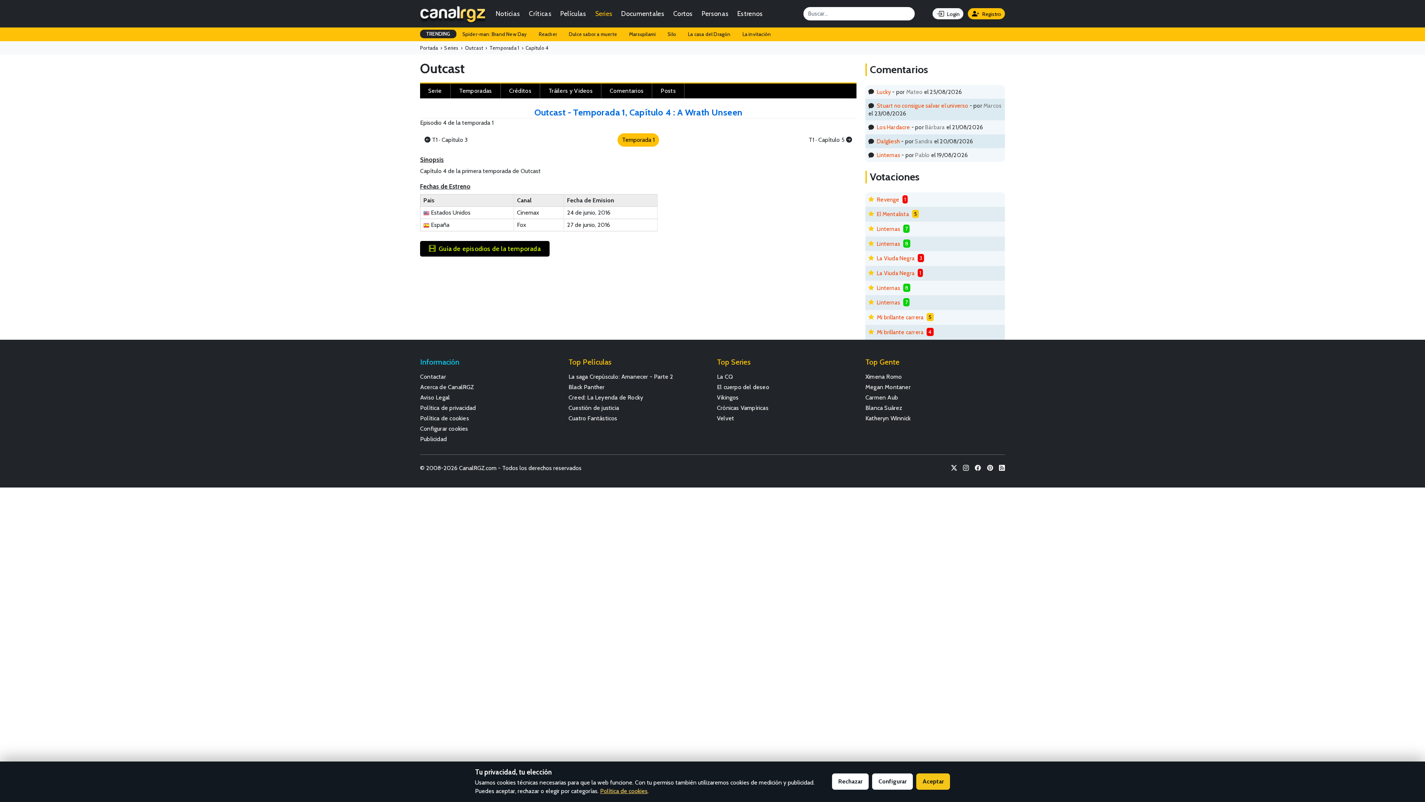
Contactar (433, 376)
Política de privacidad (448, 407)
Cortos (683, 13)
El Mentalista (893, 214)
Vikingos (728, 397)
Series (604, 13)
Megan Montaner (888, 387)
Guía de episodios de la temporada (490, 248)
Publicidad (433, 439)
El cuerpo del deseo (743, 387)
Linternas (888, 155)
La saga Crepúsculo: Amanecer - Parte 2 (621, 376)
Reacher (548, 34)
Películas (573, 13)
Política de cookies (444, 418)
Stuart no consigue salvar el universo (922, 105)
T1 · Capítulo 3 (450, 139)
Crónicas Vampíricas (743, 407)
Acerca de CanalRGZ (447, 387)
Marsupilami (642, 34)
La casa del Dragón (709, 34)
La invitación (757, 34)
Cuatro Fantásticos (593, 418)
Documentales (642, 13)
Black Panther (587, 387)
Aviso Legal (435, 397)
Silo (672, 34)
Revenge (888, 199)
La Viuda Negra (896, 258)
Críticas (540, 13)
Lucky (884, 91)
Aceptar (933, 781)
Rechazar (850, 781)
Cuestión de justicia (594, 407)
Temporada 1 (638, 139)
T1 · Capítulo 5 (827, 139)
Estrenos (750, 13)
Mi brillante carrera (900, 317)
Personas (715, 13)
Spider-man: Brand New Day (494, 34)
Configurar (892, 781)
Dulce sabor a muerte (593, 34)
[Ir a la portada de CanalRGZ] (452, 14)
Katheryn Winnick (888, 418)
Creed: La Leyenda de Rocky (606, 397)
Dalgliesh (888, 141)
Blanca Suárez (883, 407)
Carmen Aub (881, 397)
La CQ (725, 376)
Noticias (508, 13)
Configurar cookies (444, 428)
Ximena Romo (883, 376)
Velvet (725, 418)
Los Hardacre (893, 127)
